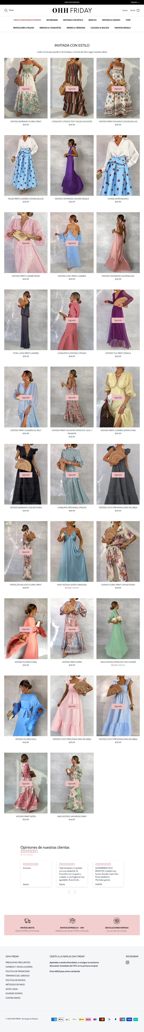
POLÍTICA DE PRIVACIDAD (18, 971)
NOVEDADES (52, 20)
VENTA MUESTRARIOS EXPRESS (27, 20)
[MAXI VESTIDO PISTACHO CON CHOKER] (118, 628)
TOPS (128, 20)
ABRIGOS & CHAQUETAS (50, 28)
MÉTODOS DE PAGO (15, 984)
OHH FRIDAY (16, 1019)
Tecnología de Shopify (30, 1019)
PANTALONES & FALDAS (23, 28)
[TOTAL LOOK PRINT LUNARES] (26, 319)
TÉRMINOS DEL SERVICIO (18, 975)
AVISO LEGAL (12, 989)
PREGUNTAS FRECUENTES (18, 962)
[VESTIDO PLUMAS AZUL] (26, 706)
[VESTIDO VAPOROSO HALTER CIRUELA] (72, 165)
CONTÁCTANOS (13, 998)
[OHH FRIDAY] (72, 10)
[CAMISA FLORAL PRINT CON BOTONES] (118, 551)
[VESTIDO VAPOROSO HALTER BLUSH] (118, 242)
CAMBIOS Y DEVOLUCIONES (19, 967)
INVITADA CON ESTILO (73, 20)
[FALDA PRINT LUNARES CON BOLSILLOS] (26, 165)
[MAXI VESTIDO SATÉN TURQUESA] (72, 551)
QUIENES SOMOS (14, 993)
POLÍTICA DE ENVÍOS (15, 980)
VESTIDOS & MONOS (111, 20)
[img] (73, 851)
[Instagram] (127, 962)
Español (134, 2)
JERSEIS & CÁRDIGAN (76, 28)
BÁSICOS (92, 20)
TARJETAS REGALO (122, 28)
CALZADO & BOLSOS (100, 28)
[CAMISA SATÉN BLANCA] (118, 165)
